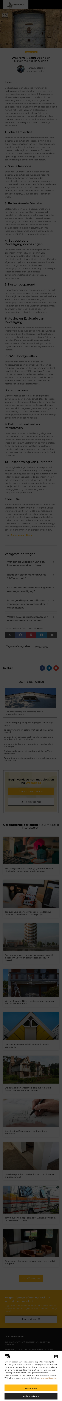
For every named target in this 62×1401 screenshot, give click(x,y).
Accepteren (31, 1388)
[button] (55, 1356)
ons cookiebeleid (48, 1378)
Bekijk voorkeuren (31, 1396)
